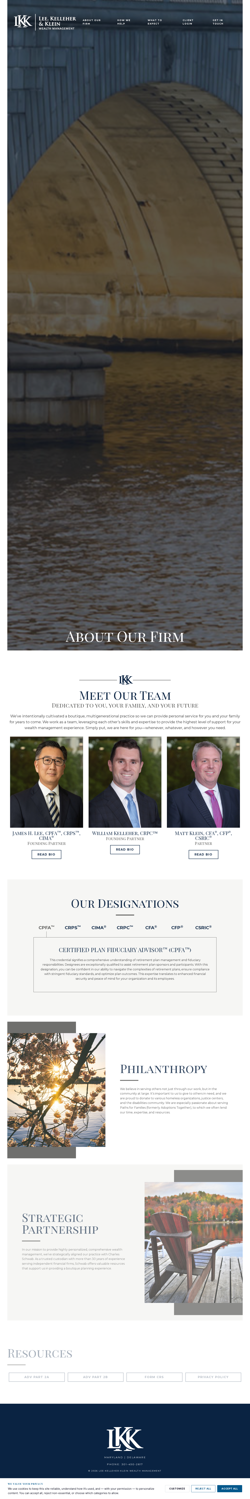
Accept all (229, 1488)
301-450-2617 (132, 1464)
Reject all (203, 1488)
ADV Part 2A (36, 1377)
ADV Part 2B (95, 1377)
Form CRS (154, 1377)
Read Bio (46, 854)
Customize (177, 1488)
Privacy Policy (213, 1377)
